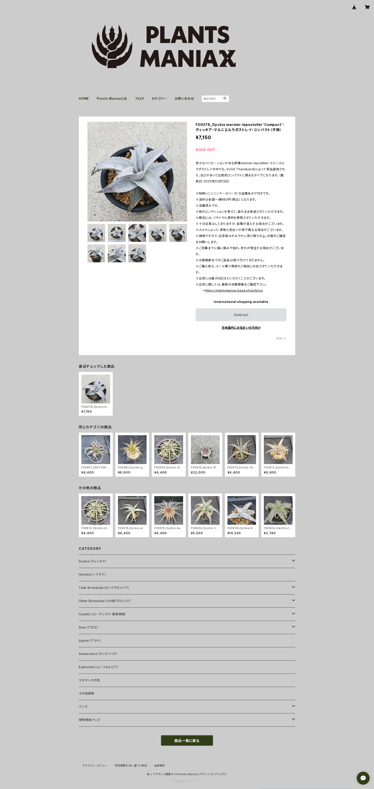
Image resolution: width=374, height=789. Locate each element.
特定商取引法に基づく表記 (131, 765)
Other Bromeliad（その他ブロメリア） (105, 601)
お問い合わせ (184, 98)
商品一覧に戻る (187, 741)
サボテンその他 (89, 680)
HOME (84, 98)
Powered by (182, 781)
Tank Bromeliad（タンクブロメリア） (104, 587)
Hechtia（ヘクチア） (92, 574)
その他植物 (86, 693)
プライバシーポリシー (95, 765)
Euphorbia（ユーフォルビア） (99, 667)
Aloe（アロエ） (88, 627)
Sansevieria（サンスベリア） (98, 654)
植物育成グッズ (89, 720)
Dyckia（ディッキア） (93, 561)
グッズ (83, 706)
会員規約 (159, 765)
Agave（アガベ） (90, 640)
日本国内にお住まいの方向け (241, 328)
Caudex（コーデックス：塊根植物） (102, 614)
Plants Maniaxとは (112, 98)
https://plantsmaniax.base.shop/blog (234, 290)
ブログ (139, 98)
